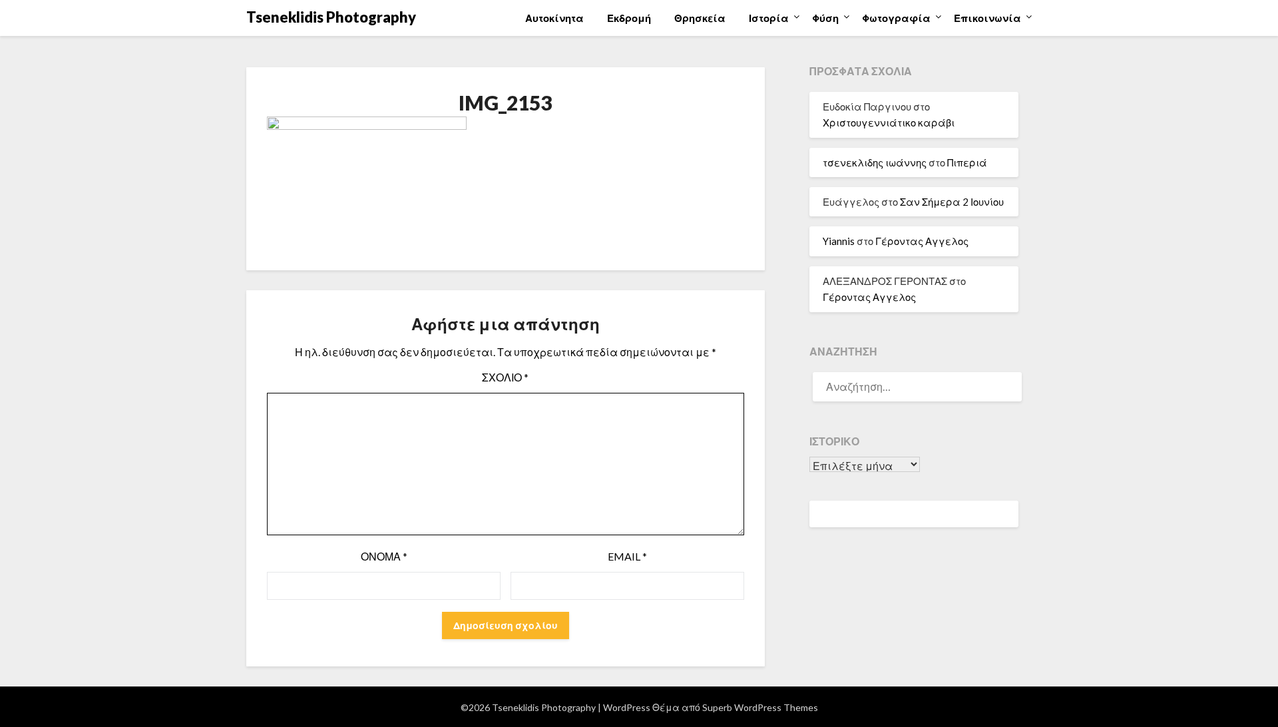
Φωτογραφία (896, 18)
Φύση (825, 18)
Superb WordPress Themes (760, 707)
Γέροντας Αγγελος (921, 241)
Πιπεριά (967, 162)
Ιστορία (769, 18)
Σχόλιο (505, 377)
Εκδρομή (629, 18)
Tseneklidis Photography (331, 17)
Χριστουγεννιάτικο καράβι (889, 122)
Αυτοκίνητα (554, 18)
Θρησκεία (700, 18)
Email (627, 556)
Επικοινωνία (987, 18)
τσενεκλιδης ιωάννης (875, 162)
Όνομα (384, 556)
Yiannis (839, 241)
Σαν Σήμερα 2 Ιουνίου (952, 202)
